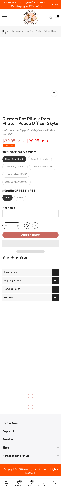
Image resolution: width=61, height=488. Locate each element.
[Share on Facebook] (3, 257)
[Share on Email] (25, 257)
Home (5, 31)
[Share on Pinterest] (12, 257)
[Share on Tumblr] (16, 257)
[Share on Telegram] (21, 257)
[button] (30, 243)
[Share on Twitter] (8, 257)
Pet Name (8, 207)
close (55, 4)
